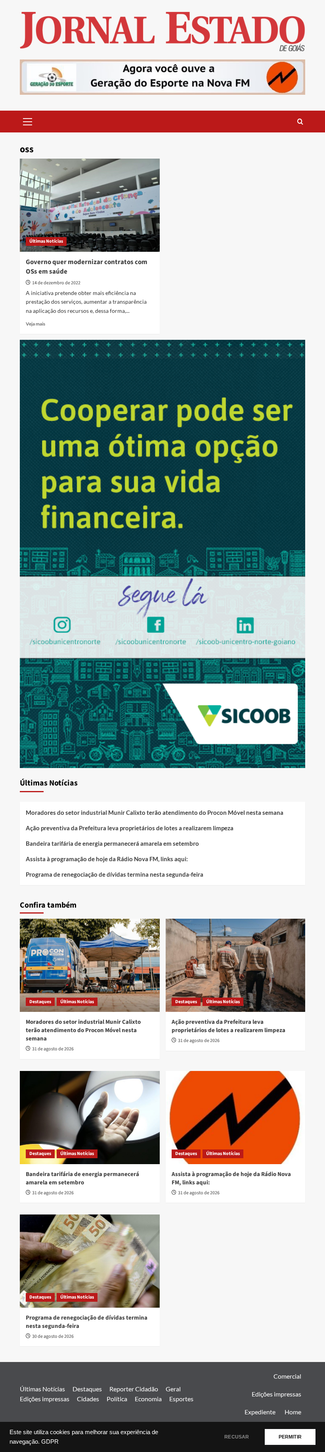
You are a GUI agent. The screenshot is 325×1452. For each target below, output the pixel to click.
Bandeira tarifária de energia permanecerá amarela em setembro (112, 843)
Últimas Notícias (46, 241)
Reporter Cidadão (133, 1389)
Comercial (287, 1376)
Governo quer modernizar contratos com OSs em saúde (86, 266)
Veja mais (35, 324)
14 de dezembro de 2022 (56, 283)
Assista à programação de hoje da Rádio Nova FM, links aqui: (107, 858)
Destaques (40, 1001)
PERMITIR (290, 1437)
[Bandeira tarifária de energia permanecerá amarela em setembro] (90, 1117)
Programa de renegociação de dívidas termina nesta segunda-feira (114, 874)
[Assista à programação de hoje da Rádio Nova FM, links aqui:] (236, 1117)
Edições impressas (44, 1398)
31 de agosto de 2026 (53, 1049)
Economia (148, 1398)
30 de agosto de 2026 (53, 1336)
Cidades (88, 1398)
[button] (28, 120)
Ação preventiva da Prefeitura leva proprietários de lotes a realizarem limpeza (129, 827)
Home (293, 1412)
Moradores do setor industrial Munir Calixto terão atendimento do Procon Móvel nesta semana (154, 812)
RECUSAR (236, 1437)
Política (117, 1398)
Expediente (260, 1412)
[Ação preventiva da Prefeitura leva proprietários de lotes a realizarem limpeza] (236, 965)
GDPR (50, 1442)
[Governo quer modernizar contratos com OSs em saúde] (90, 205)
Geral (173, 1389)
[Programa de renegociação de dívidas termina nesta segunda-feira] (90, 1261)
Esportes (181, 1398)
